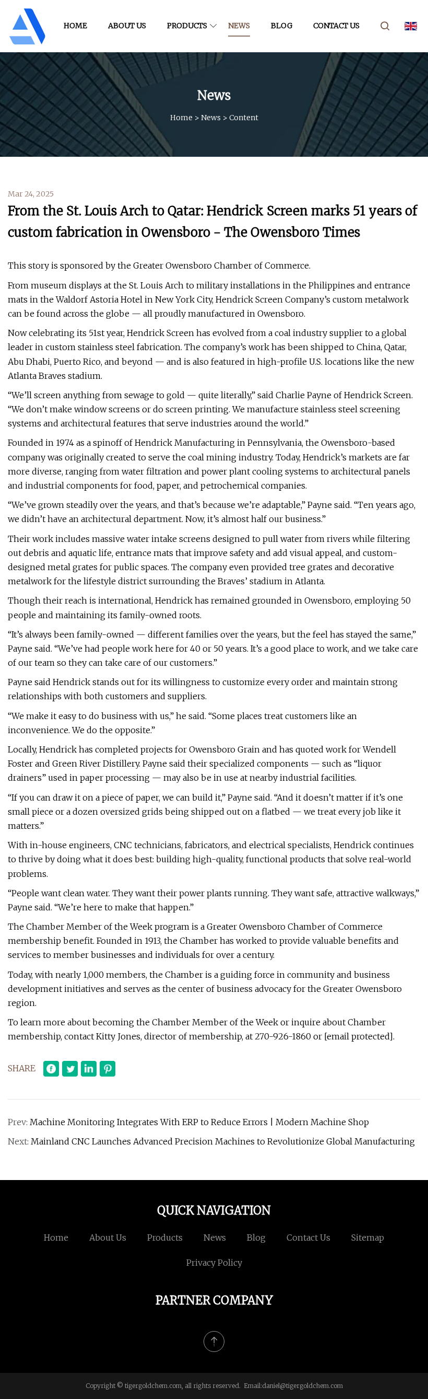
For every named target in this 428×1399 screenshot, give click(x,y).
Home (75, 25)
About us (127, 25)
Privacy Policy (214, 1262)
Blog (281, 25)
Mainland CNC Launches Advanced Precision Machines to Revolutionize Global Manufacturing (223, 1141)
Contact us (336, 25)
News (239, 25)
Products (187, 25)
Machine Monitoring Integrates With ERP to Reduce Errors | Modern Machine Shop (199, 1122)
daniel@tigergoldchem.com (302, 1386)
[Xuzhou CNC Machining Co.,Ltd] (27, 26)
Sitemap (367, 1237)
